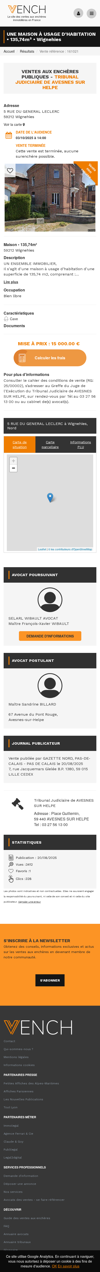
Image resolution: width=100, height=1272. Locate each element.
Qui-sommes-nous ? (18, 1049)
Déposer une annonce (20, 1184)
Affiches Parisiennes (18, 1091)
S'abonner (50, 980)
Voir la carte (13, 124)
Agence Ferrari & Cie (18, 1133)
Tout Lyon (10, 1107)
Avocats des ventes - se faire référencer (34, 1199)
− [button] (13, 468)
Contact (9, 1041)
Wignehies (24, 116)
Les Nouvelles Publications (23, 1099)
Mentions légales (16, 1057)
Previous (11, 204)
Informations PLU (80, 444)
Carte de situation (20, 444)
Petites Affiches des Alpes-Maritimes (31, 1083)
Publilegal (11, 1149)
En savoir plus (68, 1266)
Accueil (9, 51)
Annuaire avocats (16, 1234)
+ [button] (13, 461)
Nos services (13, 1192)
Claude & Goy (13, 1141)
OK (54, 1266)
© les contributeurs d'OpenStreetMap (70, 549)
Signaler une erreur (29, 901)
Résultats (27, 51)
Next (89, 204)
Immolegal (11, 1125)
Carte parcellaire (50, 444)
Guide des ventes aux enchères (27, 1218)
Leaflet (42, 549)
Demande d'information (21, 1176)
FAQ (6, 1226)
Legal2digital (13, 1157)
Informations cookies (19, 1065)
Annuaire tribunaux (17, 1242)
